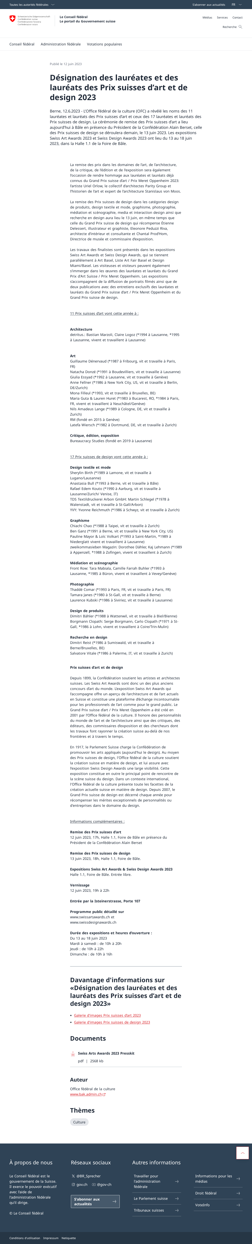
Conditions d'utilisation (24, 1238)
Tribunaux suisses (149, 1210)
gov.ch (82, 1184)
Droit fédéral (206, 1193)
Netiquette (69, 1238)
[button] (22, 44)
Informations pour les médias (213, 1179)
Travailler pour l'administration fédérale (147, 1181)
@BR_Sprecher (89, 1176)
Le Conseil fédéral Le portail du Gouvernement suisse (87, 19)
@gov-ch (104, 1184)
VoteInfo (202, 1205)
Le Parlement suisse (151, 1198)
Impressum (50, 1238)
